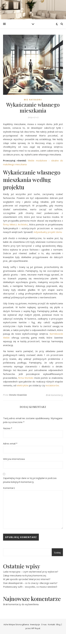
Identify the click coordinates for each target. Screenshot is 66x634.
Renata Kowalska (18, 394)
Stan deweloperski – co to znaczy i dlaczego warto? (30, 583)
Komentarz (9, 487)
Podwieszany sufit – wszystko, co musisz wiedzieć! (30, 586)
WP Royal (35, 628)
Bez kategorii (33, 99)
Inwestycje (35, 624)
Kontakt (51, 624)
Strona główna (22, 624)
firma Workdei (25, 377)
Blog (58, 624)
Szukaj (57, 552)
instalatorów (52, 385)
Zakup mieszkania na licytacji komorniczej (24, 575)
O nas (44, 624)
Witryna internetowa (14, 458)
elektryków (22, 385)
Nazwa (7, 428)
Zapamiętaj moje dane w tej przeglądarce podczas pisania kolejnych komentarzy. (30, 479)
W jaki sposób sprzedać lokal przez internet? (26, 579)
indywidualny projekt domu (48, 232)
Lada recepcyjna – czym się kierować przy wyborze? (30, 571)
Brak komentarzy (54, 394)
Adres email (10, 443)
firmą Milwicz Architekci (15, 224)
